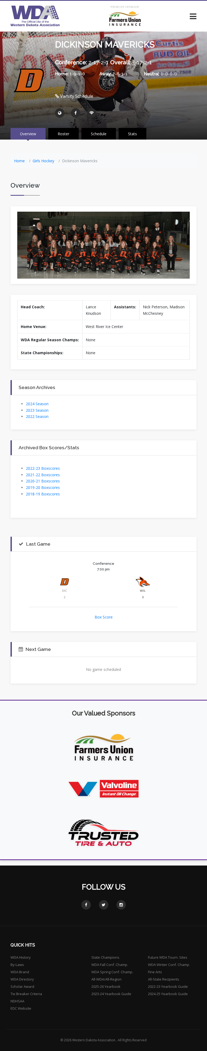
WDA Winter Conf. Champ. (169, 964)
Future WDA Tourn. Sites (167, 957)
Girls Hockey (43, 160)
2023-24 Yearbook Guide (111, 993)
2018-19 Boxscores (43, 493)
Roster (63, 133)
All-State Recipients (163, 979)
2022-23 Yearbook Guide (168, 986)
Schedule (98, 133)
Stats (132, 133)
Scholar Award (22, 986)
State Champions (105, 957)
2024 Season (37, 403)
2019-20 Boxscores (43, 487)
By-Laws (17, 964)
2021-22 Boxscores (43, 474)
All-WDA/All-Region (106, 979)
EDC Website (21, 1008)
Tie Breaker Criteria (26, 993)
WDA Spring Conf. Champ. (112, 971)
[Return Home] (35, 15)
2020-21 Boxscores (43, 481)
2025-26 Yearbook (105, 986)
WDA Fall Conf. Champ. (109, 964)
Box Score (104, 617)
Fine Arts (155, 971)
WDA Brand (20, 971)
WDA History (21, 957)
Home (19, 160)
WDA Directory (22, 979)
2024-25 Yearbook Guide (168, 993)
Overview (28, 133)
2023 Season (37, 410)
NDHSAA (17, 1001)
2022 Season (37, 416)
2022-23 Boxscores (43, 468)
